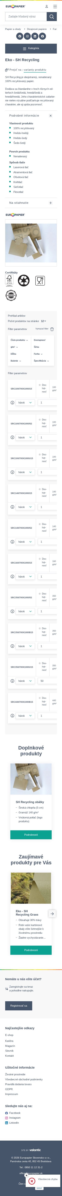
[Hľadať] (52, 16)
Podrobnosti (31, 834)
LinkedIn (14, 1122)
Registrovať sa (18, 1005)
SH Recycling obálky (30, 802)
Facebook (14, 1112)
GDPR (9, 1089)
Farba (37, 354)
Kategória (33, 48)
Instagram (15, 1117)
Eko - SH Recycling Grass (27, 913)
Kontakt (9, 1055)
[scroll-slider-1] (52, 913)
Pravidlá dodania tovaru (18, 1084)
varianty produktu (35, 69)
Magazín (10, 1045)
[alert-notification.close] (26, 1175)
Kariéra (9, 1040)
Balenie (14, 361)
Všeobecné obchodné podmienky (24, 1079)
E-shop (9, 1034)
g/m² (13, 347)
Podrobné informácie (24, 115)
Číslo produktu (18, 340)
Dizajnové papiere (37, 29)
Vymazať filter (42, 329)
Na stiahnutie (18, 202)
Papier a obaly (13, 29)
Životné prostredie (15, 1074)
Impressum (11, 1094)
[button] (42, 36)
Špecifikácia (40, 361)
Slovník (9, 1050)
